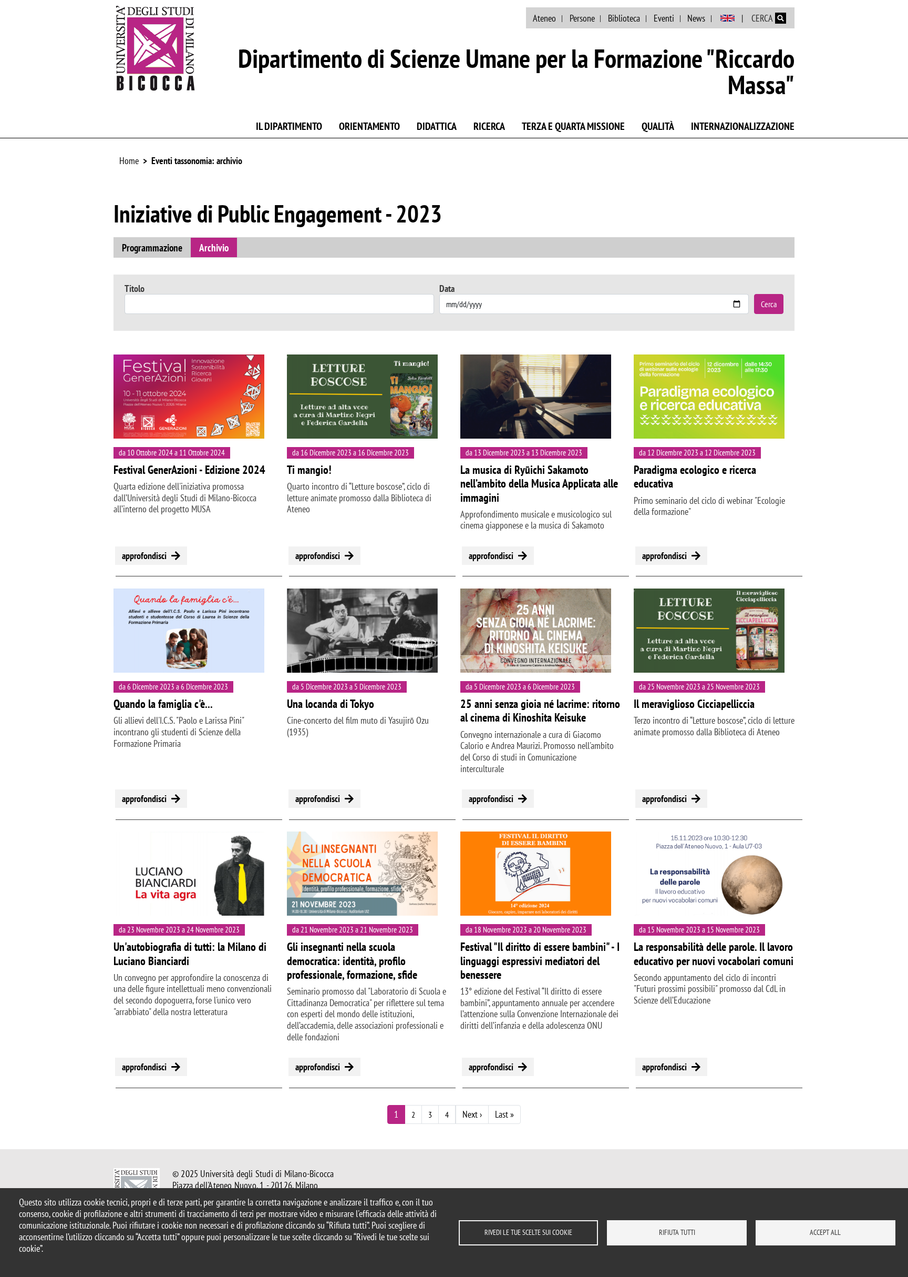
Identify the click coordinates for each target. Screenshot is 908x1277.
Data (447, 288)
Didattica (437, 126)
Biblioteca (624, 18)
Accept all (825, 1232)
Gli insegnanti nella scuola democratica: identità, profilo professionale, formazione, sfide (352, 960)
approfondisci (144, 556)
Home (129, 161)
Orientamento (369, 126)
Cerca (769, 304)
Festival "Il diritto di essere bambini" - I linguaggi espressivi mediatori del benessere (540, 960)
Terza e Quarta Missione (573, 126)
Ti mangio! (309, 470)
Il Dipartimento (289, 126)
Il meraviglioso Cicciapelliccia (694, 704)
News (696, 18)
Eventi (664, 18)
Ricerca (489, 126)
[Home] (155, 48)
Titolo (135, 288)
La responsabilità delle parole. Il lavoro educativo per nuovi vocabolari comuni (713, 954)
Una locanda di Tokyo (330, 704)
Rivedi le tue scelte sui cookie (528, 1232)
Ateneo (544, 18)
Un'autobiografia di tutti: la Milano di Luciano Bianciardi (189, 954)
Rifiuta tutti (677, 1232)
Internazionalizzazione (742, 126)
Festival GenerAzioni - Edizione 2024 (189, 470)
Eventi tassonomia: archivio (196, 161)
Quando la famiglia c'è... (163, 704)
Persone (582, 18)
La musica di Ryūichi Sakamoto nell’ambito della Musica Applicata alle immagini (539, 483)
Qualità (658, 126)
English (727, 18)
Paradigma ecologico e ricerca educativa (695, 477)
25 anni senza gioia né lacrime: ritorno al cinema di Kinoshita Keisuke (540, 711)
